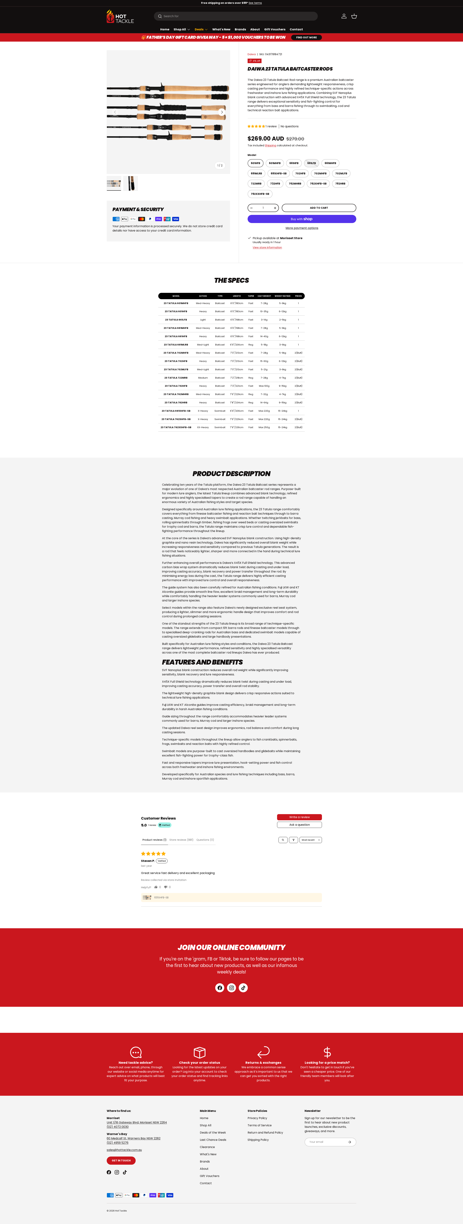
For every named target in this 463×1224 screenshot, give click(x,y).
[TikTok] (243, 987)
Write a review (299, 817)
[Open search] (283, 840)
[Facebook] (219, 987)
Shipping (270, 145)
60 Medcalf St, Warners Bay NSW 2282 (133, 1138)
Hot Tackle (121, 1210)
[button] (354, 16)
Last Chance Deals (213, 1140)
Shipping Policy (258, 1140)
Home (164, 29)
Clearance (207, 1147)
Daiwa (252, 54)
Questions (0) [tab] (205, 840)
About (255, 29)
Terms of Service (260, 1125)
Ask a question (299, 825)
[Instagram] (231, 987)
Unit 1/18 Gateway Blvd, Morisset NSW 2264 (137, 1122)
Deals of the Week (213, 1132)
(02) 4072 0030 (118, 1127)
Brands (240, 29)
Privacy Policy (257, 1118)
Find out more (306, 37)
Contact (296, 29)
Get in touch (121, 1160)
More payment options (302, 228)
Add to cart (319, 208)
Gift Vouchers (274, 29)
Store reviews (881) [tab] (181, 840)
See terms (255, 3)
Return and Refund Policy (265, 1132)
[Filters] (293, 840)
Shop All (180, 29)
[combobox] (236, 16)
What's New (221, 29)
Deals (199, 29)
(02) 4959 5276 (117, 1143)
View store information (267, 247)
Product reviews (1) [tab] (155, 840)
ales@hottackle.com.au (125, 1150)
